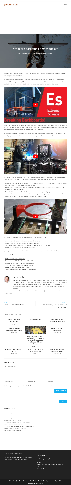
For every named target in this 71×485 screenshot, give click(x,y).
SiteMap (19, 481)
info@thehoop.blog (46, 459)
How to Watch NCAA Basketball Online (57, 350)
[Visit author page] (7, 279)
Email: (38, 459)
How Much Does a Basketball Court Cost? (57, 321)
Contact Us (25, 481)
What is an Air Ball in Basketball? (57, 329)
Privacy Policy (12, 481)
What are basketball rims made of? (45, 53)
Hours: (39, 462)
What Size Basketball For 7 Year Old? (14, 350)
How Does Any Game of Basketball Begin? (35, 350)
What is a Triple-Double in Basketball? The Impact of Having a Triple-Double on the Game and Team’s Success (35, 340)
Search (5, 399)
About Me (32, 481)
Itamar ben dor (19, 277)
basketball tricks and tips (35, 291)
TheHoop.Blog (42, 455)
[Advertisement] (35, 21)
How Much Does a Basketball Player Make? (14, 329)
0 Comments (50, 291)
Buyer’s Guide (58, 481)
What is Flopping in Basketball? (14, 321)
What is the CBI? (35, 320)
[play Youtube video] (35, 105)
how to (51, 481)
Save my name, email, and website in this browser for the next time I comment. (29, 386)
